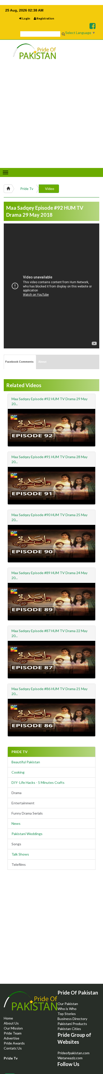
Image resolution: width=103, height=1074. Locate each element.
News (16, 823)
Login (26, 18)
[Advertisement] (51, 931)
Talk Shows (20, 854)
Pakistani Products (72, 1024)
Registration (45, 18)
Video (49, 188)
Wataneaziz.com (70, 1058)
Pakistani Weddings (27, 834)
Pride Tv (26, 188)
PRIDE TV (20, 752)
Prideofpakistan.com (74, 1053)
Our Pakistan (68, 1004)
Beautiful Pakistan (26, 762)
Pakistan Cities (69, 1029)
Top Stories (67, 1014)
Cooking (18, 772)
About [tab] (42, 361)
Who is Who (67, 1009)
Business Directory (72, 1019)
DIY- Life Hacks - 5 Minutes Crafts (38, 782)
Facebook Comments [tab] (19, 361)
